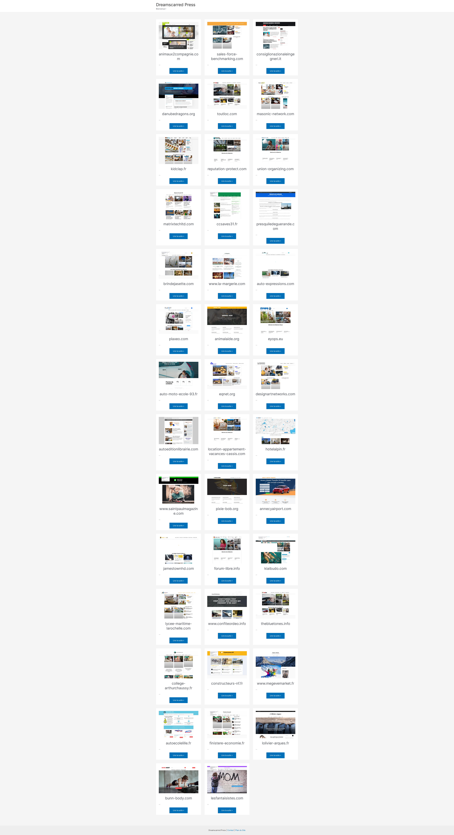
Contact (230, 830)
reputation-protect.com (227, 169)
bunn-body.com (178, 798)
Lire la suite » (180, 70)
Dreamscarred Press (175, 4)
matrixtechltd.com (178, 224)
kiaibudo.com (275, 568)
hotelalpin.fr (275, 449)
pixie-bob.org (227, 509)
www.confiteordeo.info (227, 623)
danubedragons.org (178, 114)
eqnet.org (227, 394)
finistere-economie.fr (227, 743)
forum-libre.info (227, 568)
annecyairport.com (275, 509)
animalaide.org (227, 339)
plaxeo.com (178, 339)
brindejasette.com (178, 284)
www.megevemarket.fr (275, 683)
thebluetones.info (275, 623)
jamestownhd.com (178, 568)
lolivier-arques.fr (275, 743)
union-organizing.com (275, 169)
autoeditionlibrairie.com (178, 449)
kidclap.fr (178, 169)
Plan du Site (240, 830)
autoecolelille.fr (178, 743)
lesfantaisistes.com (227, 798)
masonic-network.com (275, 114)
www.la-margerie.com (227, 284)
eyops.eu (275, 339)
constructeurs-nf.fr (227, 683)
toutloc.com (227, 114)
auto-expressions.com (275, 284)
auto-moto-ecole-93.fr (179, 394)
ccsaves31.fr (227, 224)
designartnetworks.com (275, 394)
